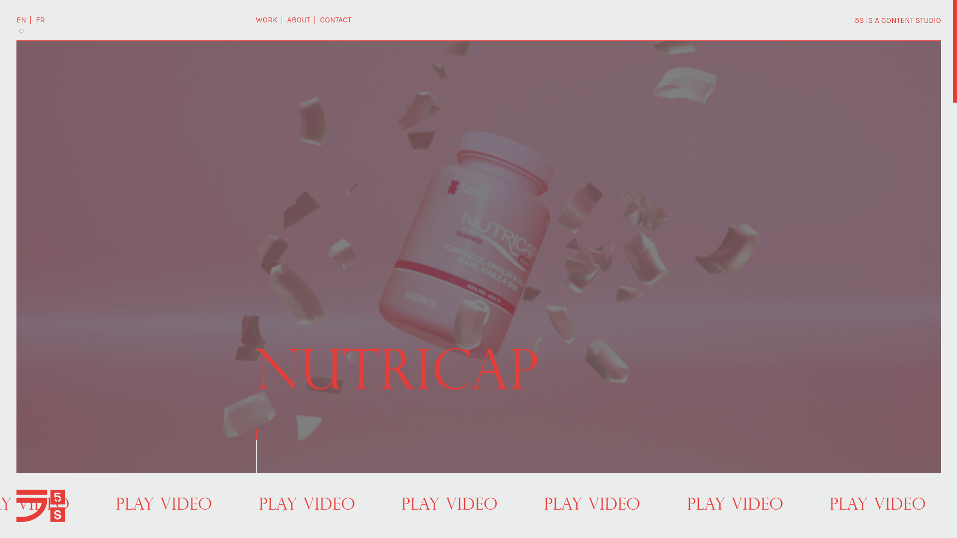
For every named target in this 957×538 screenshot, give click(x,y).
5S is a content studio (898, 20)
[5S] (40, 506)
